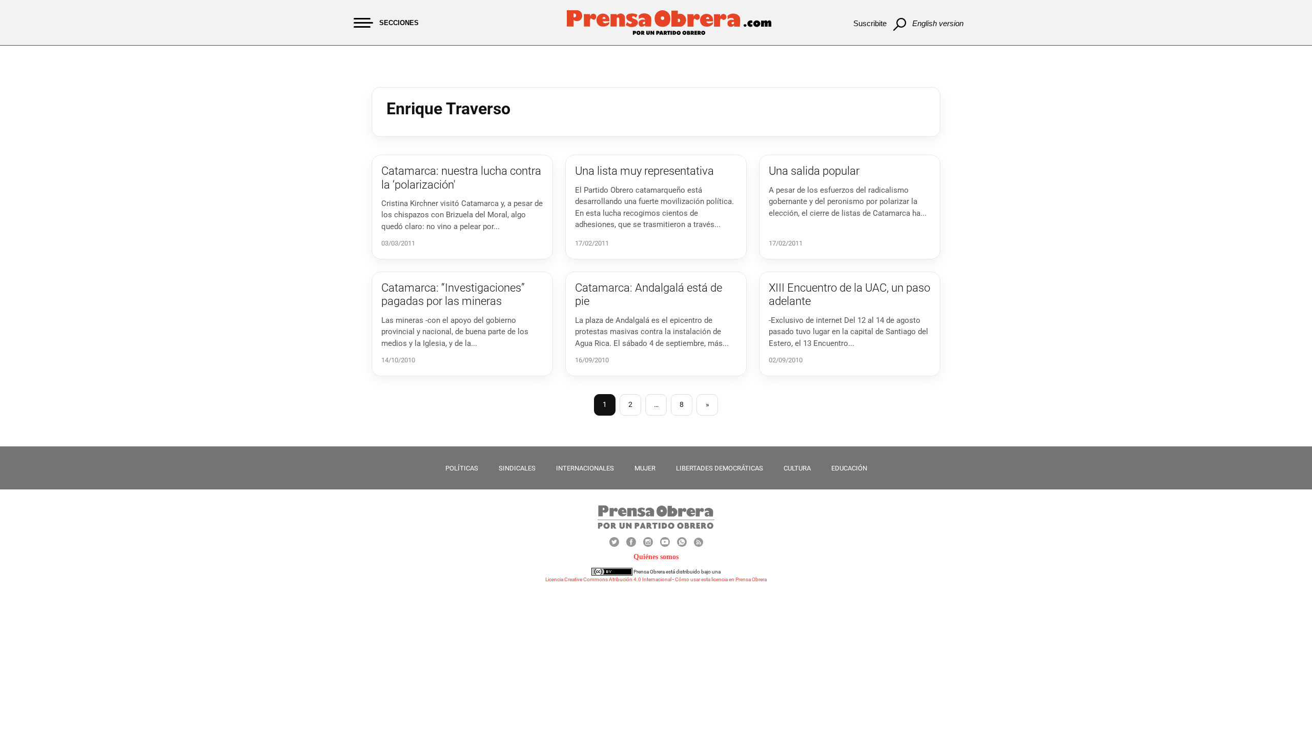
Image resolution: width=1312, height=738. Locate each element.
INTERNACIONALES (585, 468)
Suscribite (870, 23)
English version (937, 23)
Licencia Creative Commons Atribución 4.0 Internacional (608, 579)
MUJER (644, 468)
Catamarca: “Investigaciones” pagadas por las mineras (453, 294)
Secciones (399, 23)
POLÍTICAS (461, 468)
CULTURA (797, 468)
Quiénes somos (656, 557)
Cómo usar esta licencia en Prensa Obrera (721, 579)
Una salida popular (814, 171)
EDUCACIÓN (849, 468)
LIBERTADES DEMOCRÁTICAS (719, 468)
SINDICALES (517, 468)
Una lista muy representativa (644, 171)
